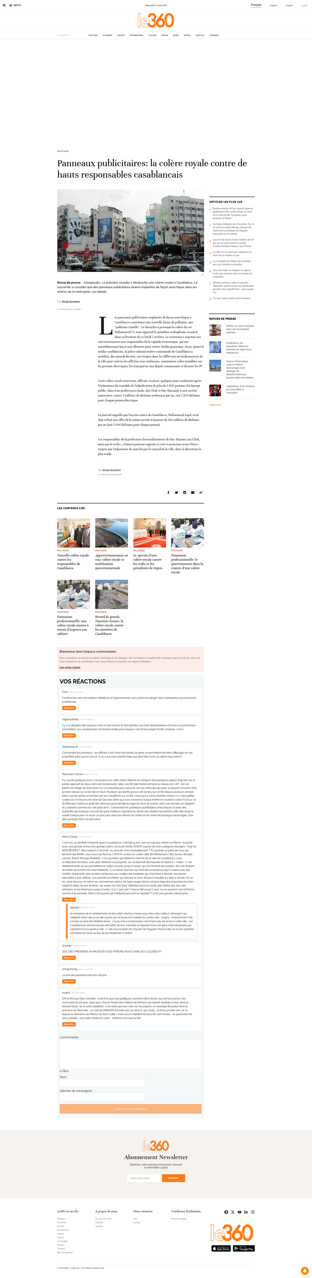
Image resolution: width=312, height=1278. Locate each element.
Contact (136, 1222)
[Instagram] (253, 1211)
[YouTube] (239, 1211)
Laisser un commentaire (130, 1109)
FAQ (135, 1219)
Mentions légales (179, 1219)
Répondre (69, 708)
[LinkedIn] (246, 1211)
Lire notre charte (69, 667)
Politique (93, 35)
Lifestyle (200, 35)
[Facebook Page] (226, 1211)
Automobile (62, 1241)
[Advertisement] (97, 88)
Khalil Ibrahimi (71, 301)
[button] (305, 1271)
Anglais (289, 5)
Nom (63, 1077)
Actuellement (63, 35)
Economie (107, 35)
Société (121, 35)
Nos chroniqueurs (65, 1252)
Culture (152, 35)
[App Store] (221, 1248)
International (136, 35)
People (187, 35)
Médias (164, 35)
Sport (176, 35)
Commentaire (69, 1037)
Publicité (99, 1222)
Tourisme (214, 35)
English (273, 5)
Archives (99, 1226)
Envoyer (174, 1178)
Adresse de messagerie (76, 1090)
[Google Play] (244, 1248)
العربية (304, 5)
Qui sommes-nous (103, 1219)
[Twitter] (233, 1211)
